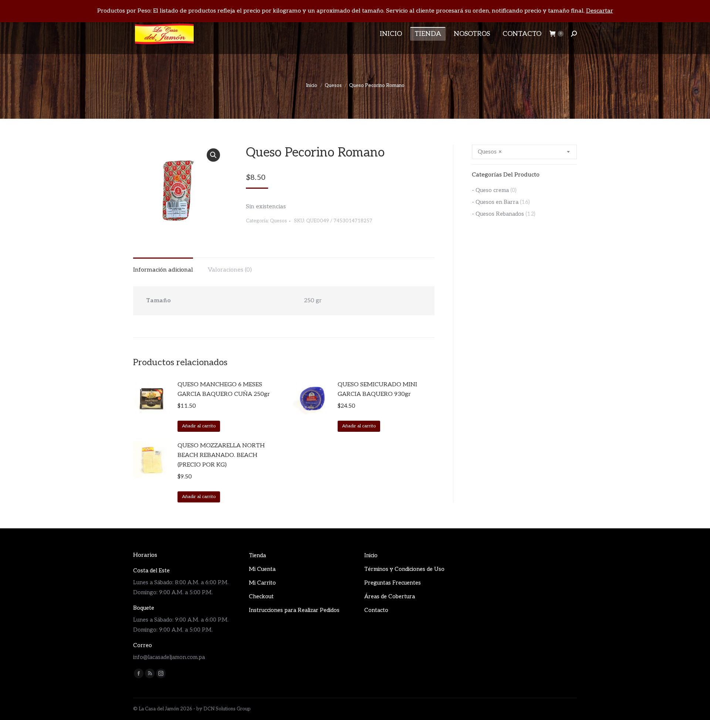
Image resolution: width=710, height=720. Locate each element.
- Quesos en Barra (495, 202)
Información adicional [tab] (163, 269)
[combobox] (524, 152)
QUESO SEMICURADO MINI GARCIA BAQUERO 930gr (377, 389)
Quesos (278, 221)
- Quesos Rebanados (498, 214)
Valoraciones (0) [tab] (230, 269)
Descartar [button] (599, 10)
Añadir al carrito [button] (199, 426)
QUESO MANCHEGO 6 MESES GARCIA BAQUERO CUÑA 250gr (224, 389)
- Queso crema (490, 190)
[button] (213, 155)
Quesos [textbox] (490, 151)
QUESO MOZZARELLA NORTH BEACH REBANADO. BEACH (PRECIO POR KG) (221, 455)
